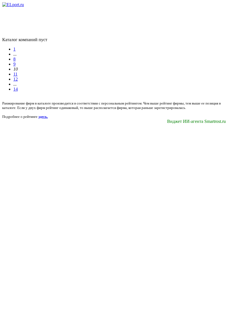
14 (15, 89)
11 (15, 74)
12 (15, 79)
